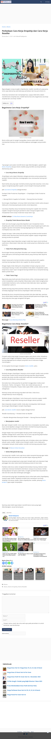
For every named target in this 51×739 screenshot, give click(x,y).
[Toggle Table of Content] (10, 103)
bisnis (6, 167)
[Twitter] (6, 563)
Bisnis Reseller (22, 587)
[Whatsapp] (9, 563)
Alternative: (5, 633)
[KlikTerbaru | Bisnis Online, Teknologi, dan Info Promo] (6, 2)
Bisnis (8, 27)
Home (4, 27)
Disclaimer (19, 731)
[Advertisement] (25, 13)
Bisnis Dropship (13, 587)
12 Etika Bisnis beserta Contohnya (22, 216)
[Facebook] (3, 563)
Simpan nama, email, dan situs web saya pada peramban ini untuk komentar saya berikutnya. (24, 624)
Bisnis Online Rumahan (18, 448)
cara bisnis (11, 190)
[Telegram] (12, 563)
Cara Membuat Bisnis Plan (18, 320)
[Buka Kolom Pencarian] (41, 2)
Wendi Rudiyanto (14, 516)
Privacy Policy (26, 731)
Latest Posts (9, 512)
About (4, 512)
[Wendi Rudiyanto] (5, 520)
